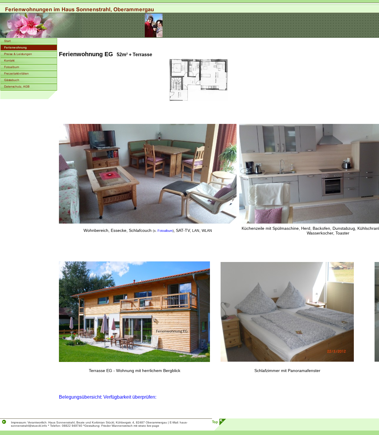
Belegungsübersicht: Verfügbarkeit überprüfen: (107, 397)
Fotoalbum (165, 230)
